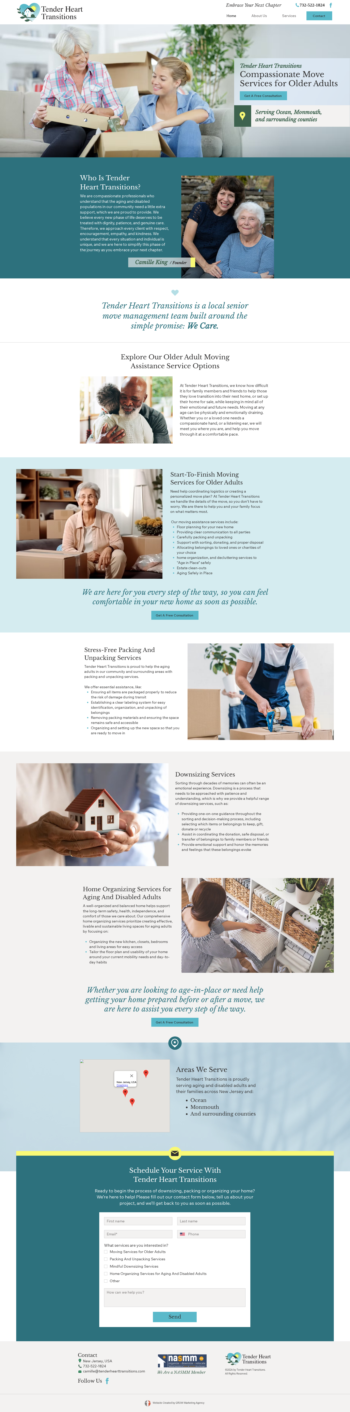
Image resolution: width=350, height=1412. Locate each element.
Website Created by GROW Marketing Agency (178, 1403)
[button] (289, 16)
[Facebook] (330, 5)
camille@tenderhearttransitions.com (114, 1371)
